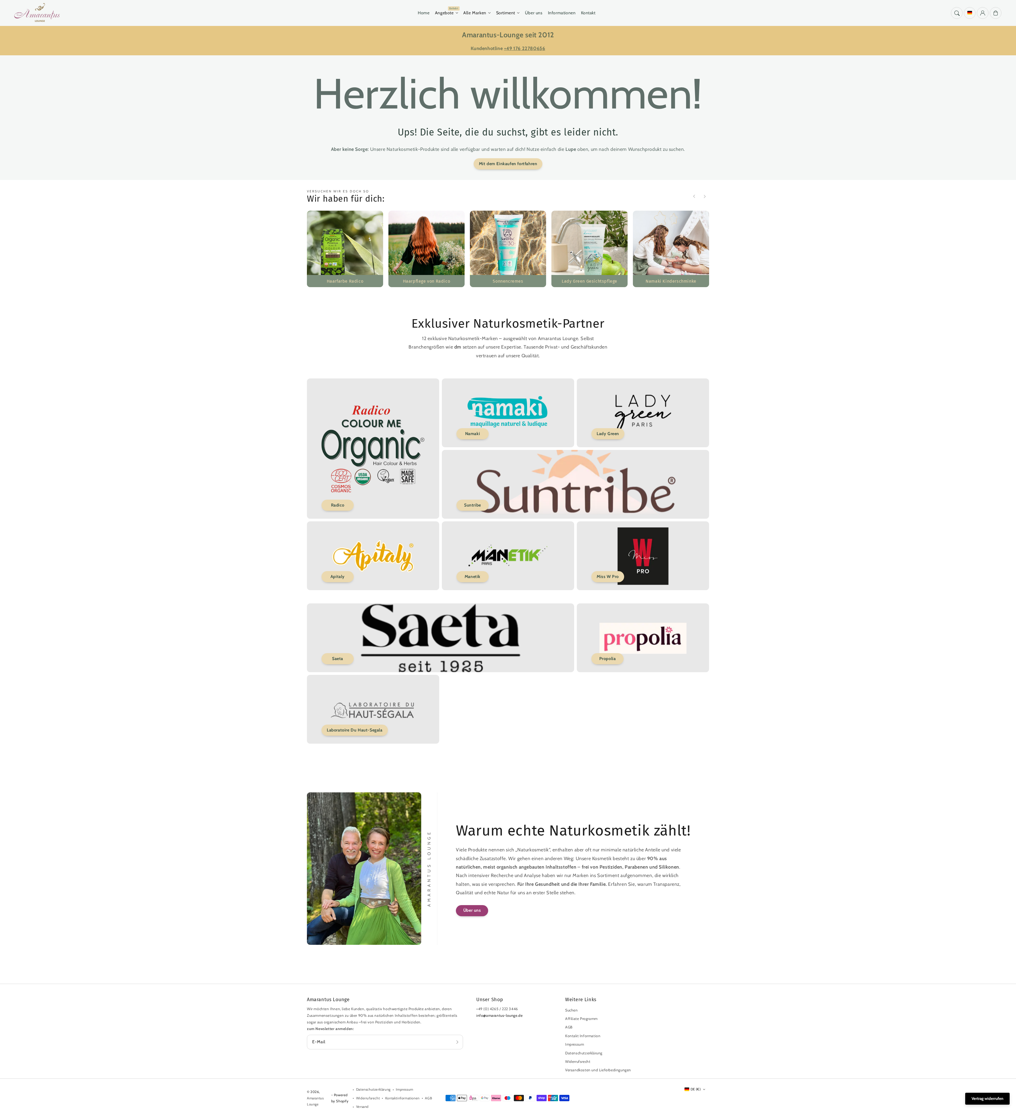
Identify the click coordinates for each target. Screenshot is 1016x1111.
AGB (569, 1027)
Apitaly (337, 576)
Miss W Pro (608, 576)
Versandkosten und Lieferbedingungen (598, 1070)
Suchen (571, 1010)
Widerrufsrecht (577, 1061)
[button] (957, 13)
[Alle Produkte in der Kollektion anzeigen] (345, 249)
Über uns (472, 910)
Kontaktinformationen (402, 1098)
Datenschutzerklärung (583, 1053)
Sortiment (505, 12)
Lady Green (608, 433)
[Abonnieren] (457, 1042)
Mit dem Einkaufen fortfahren (508, 163)
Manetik (472, 576)
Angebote (444, 12)
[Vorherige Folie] (694, 196)
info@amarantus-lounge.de (499, 1015)
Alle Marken (474, 12)
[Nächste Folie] (704, 196)
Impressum (574, 1044)
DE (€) (696, 1089)
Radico (337, 505)
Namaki (472, 433)
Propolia (607, 658)
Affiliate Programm (581, 1018)
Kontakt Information (582, 1035)
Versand (362, 1106)
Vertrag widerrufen (987, 1098)
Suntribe (472, 505)
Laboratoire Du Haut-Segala (355, 730)
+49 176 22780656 (524, 48)
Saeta (337, 658)
